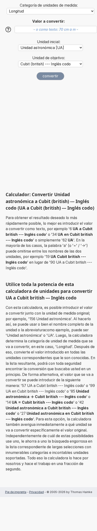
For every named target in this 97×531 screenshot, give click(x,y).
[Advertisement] (48, 135)
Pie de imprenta (15, 492)
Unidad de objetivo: (48, 58)
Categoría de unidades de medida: (49, 5)
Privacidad (36, 492)
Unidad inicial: (48, 42)
